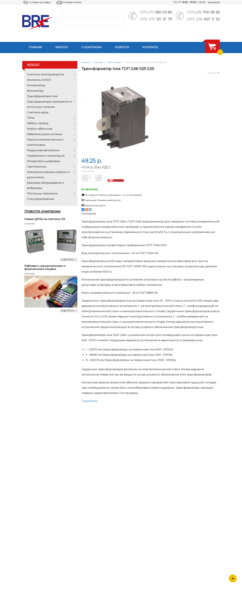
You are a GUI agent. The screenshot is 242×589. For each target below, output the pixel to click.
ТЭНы (31, 117)
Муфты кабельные (39, 128)
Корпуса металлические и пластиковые (45, 142)
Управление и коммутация (46, 155)
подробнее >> (68, 259)
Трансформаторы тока (42, 96)
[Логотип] (39, 22)
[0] (212, 46)
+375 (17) (155, 12)
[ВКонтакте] (82, 209)
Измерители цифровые (43, 161)
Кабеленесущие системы (44, 134)
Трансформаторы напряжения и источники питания (49, 104)
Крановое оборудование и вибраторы (45, 185)
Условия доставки (40, 2)
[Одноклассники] (86, 209)
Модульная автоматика (43, 150)
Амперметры (36, 85)
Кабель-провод (37, 123)
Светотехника (36, 166)
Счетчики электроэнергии (45, 74)
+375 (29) (203, 12)
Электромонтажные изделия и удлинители (48, 174)
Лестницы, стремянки (42, 193)
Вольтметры (35, 90)
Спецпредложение (40, 199)
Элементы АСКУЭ (39, 79)
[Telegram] (90, 209)
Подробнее (89, 401)
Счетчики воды (38, 112)
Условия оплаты (72, 2)
